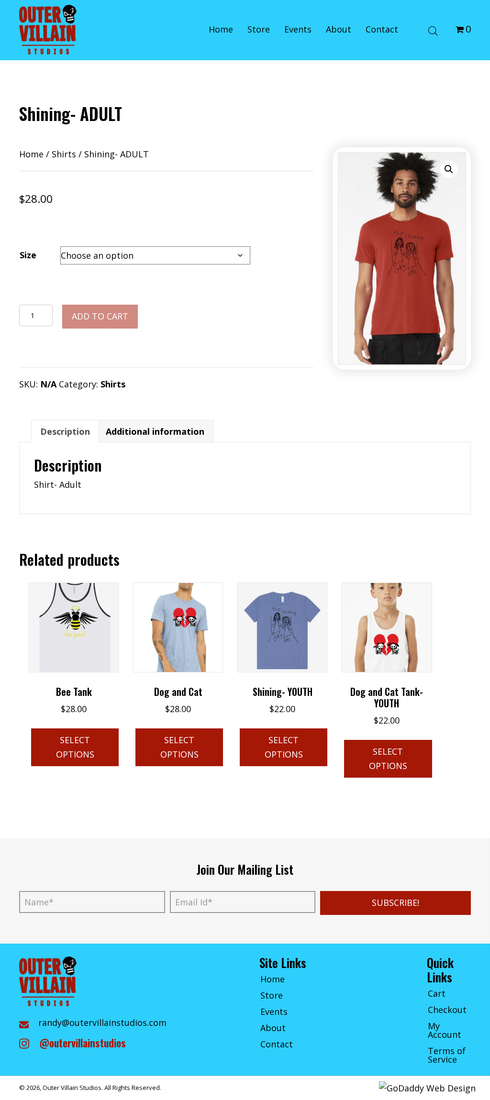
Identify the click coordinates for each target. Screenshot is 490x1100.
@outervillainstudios (82, 1042)
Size (28, 255)
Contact (276, 1045)
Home (31, 154)
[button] (448, 169)
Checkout (447, 1010)
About (273, 1028)
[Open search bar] (433, 29)
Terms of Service (447, 1055)
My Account (444, 1031)
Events (274, 1012)
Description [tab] (65, 431)
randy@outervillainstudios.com (102, 1022)
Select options (75, 747)
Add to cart (100, 316)
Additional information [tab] (155, 431)
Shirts (64, 154)
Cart (436, 994)
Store (271, 996)
